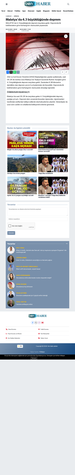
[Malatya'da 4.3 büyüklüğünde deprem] (37, 51)
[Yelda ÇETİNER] (11, 294)
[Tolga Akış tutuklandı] (53, 163)
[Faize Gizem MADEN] (11, 276)
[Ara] (68, 4)
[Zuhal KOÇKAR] (11, 285)
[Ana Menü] (7, 4)
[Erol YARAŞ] (11, 250)
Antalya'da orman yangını (16, 173)
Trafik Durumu (44, 329)
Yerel (3, 11)
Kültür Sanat (56, 11)
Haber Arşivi (44, 338)
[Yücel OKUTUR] (11, 303)
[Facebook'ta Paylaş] (7, 72)
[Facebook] (32, 322)
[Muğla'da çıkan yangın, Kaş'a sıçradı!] (22, 139)
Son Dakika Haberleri (14, 338)
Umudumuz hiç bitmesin (24, 286)
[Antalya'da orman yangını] (22, 163)
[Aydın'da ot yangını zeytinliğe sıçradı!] (22, 185)
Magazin (46, 11)
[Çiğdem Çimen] (11, 259)
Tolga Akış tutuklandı (45, 173)
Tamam (33, 358)
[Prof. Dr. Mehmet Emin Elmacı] (11, 268)
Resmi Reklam (68, 11)
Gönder (11, 233)
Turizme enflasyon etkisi (24, 304)
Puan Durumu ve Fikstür (15, 333)
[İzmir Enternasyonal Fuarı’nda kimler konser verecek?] (53, 139)
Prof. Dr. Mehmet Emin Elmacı (27, 266)
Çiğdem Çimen (21, 257)
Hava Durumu (12, 329)
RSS (21, 346)
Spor (24, 11)
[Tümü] (67, 244)
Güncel (10, 11)
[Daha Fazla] (18, 72)
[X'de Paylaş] (11, 72)
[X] (35, 322)
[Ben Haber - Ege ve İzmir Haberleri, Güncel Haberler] (37, 4)
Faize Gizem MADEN (23, 275)
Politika (17, 11)
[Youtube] (42, 322)
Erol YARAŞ (20, 248)
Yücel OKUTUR (21, 302)
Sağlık (38, 11)
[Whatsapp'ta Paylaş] (14, 72)
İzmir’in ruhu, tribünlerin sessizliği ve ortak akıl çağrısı (34, 260)
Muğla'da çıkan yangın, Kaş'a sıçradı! (20, 149)
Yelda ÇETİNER (21, 293)
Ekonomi (31, 11)
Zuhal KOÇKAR (21, 284)
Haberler (9, 16)
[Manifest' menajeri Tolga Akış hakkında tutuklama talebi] (53, 185)
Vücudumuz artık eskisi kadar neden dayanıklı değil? (34, 278)
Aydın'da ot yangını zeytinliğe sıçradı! (20, 195)
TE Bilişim (42, 352)
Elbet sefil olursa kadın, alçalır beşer (28, 269)
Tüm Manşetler (44, 333)
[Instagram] (39, 322)
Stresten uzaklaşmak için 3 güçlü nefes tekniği (31, 295)
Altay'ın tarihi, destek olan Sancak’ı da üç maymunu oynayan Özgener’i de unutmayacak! (41, 251)
